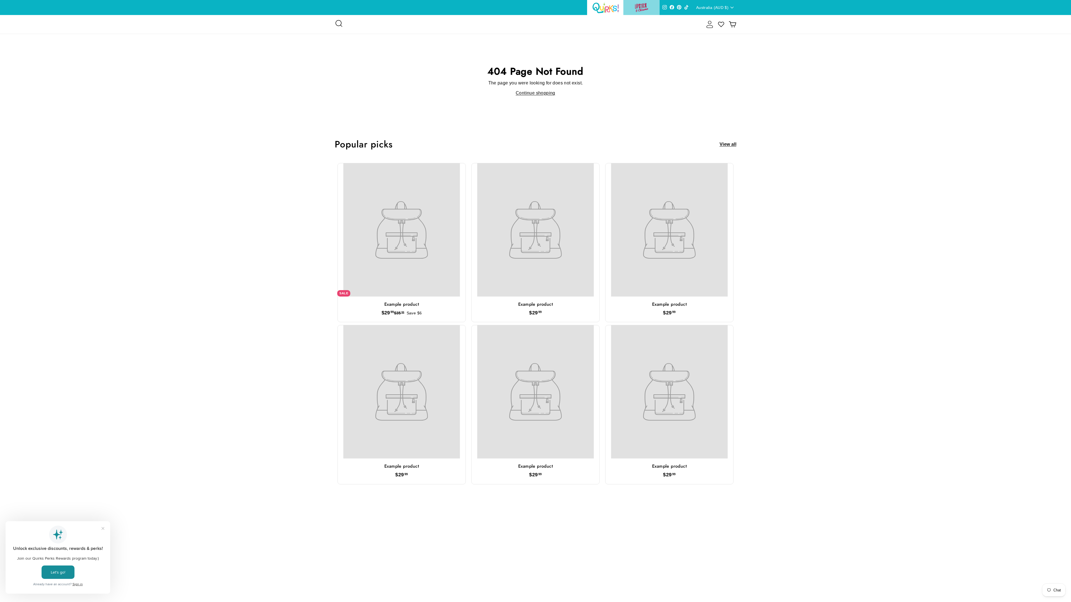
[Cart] (732, 24)
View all (728, 144)
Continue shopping (535, 93)
